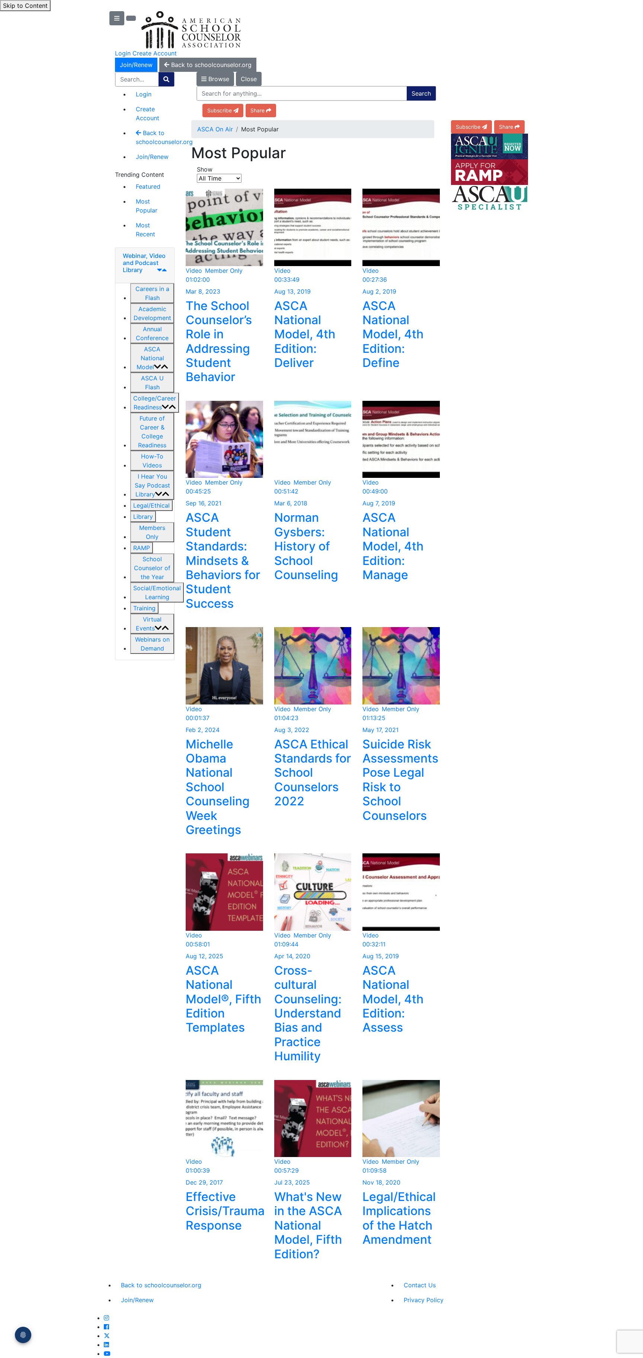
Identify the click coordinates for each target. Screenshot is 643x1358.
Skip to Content (25, 5)
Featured (148, 186)
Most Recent (145, 229)
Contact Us (420, 1285)
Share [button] (257, 110)
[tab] (144, 265)
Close (249, 79)
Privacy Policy (424, 1300)
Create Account (154, 53)
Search (421, 93)
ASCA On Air (215, 129)
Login (123, 53)
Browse (218, 79)
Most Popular (146, 206)
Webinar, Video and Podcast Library (144, 263)
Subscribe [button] (219, 110)
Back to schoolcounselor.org (155, 137)
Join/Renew (136, 64)
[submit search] (166, 79)
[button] (152, 293)
